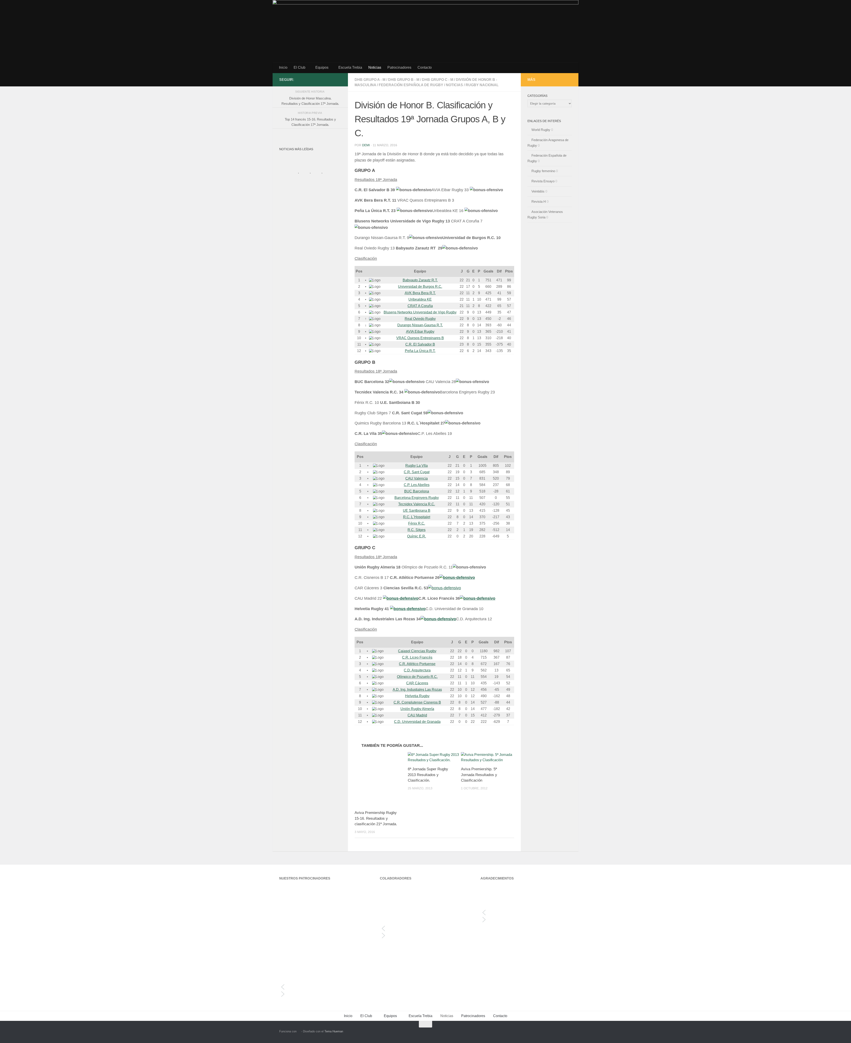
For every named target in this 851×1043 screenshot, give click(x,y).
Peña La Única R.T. (420, 351)
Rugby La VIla (416, 465)
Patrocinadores (399, 67)
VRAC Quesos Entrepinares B (420, 338)
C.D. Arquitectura (417, 670)
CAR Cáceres (417, 683)
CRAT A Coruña (420, 306)
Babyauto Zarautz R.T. (420, 280)
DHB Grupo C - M (437, 80)
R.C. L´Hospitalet (416, 517)
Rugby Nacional (482, 85)
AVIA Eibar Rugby (420, 331)
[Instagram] (331, 79)
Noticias (374, 67)
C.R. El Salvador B (420, 344)
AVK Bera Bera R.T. (420, 293)
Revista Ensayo (542, 181)
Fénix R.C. (416, 523)
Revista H (538, 201)
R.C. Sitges (417, 530)
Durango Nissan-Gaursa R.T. (420, 325)
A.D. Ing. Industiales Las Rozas (417, 689)
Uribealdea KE (420, 299)
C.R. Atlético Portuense (417, 664)
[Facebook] (338, 79)
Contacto (425, 67)
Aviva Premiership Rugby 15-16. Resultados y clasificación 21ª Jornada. (376, 818)
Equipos (321, 67)
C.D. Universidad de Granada (417, 722)
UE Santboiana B (416, 510)
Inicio (283, 67)
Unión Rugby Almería (417, 709)
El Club (299, 67)
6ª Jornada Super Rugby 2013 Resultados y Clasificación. (428, 774)
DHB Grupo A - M (370, 80)
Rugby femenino (543, 171)
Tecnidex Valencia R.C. (416, 504)
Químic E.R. (416, 536)
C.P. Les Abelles (416, 485)
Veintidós (538, 191)
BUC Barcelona (416, 491)
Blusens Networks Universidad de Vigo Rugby (420, 312)
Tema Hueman (333, 1031)
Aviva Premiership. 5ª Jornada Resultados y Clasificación (479, 774)
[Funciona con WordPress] (298, 1031)
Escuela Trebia (350, 67)
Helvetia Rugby (417, 696)
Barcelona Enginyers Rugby (416, 498)
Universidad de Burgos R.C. (420, 286)
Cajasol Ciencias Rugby (417, 651)
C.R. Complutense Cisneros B (417, 702)
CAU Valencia (416, 478)
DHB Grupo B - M (403, 80)
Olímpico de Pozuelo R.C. (417, 677)
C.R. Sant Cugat (416, 472)
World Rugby (540, 130)
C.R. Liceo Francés (417, 657)
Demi (366, 145)
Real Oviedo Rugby (420, 319)
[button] (325, 986)
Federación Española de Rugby (411, 85)
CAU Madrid (417, 715)
